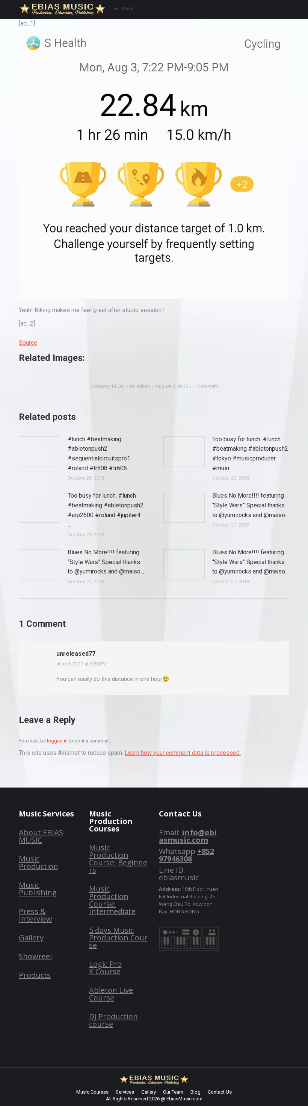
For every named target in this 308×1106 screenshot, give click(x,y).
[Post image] (39, 451)
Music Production (38, 862)
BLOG (118, 386)
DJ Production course (113, 1020)
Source (28, 342)
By (140, 386)
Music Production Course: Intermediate (112, 900)
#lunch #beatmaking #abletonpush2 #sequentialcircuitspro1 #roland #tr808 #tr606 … (100, 454)
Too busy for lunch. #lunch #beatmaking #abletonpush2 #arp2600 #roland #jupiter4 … (105, 510)
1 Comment (205, 386)
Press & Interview (35, 915)
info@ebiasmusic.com (188, 836)
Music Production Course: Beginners (118, 858)
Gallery (31, 937)
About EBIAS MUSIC (41, 836)
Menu (127, 8)
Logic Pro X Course (105, 967)
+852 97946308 (186, 855)
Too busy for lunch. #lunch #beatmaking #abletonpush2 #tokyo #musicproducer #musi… (250, 454)
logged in (57, 741)
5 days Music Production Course (118, 937)
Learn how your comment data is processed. (183, 752)
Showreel (35, 956)
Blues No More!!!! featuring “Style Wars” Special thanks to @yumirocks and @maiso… (250, 505)
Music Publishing (38, 889)
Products (35, 975)
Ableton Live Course (111, 994)
